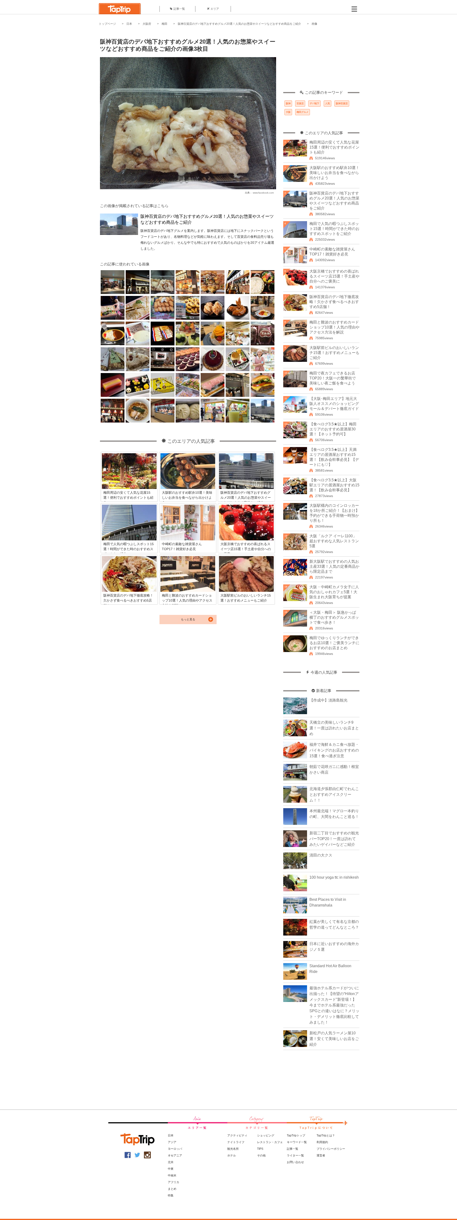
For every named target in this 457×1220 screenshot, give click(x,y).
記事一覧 (179, 8)
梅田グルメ (302, 112)
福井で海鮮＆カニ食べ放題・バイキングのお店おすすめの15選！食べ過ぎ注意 (334, 750)
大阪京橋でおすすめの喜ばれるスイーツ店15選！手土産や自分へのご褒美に (334, 276)
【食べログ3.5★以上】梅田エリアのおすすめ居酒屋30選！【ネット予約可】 (333, 429)
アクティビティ (237, 1135)
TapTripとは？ (326, 1135)
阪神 (288, 103)
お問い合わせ (295, 1162)
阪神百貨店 (342, 103)
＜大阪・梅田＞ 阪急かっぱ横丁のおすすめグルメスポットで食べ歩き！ (334, 617)
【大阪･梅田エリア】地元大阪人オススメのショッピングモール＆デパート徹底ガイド (334, 404)
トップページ (107, 23)
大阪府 (147, 23)
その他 (261, 1155)
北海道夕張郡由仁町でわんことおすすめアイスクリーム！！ (334, 794)
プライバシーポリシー (331, 1148)
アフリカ (173, 1182)
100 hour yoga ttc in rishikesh (334, 877)
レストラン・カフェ (270, 1142)
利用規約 (322, 1142)
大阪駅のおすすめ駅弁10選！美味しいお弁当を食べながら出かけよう (334, 173)
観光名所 (233, 1148)
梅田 (164, 23)
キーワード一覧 (297, 1142)
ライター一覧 (295, 1155)
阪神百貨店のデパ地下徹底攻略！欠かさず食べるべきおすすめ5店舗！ (334, 302)
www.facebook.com (263, 192)
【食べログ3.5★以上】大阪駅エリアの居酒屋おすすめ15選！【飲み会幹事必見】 (334, 485)
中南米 (172, 1175)
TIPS (260, 1148)
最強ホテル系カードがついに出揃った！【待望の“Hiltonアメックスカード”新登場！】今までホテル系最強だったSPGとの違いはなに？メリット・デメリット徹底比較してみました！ (334, 1005)
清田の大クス (320, 855)
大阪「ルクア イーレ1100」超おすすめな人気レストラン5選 (334, 541)
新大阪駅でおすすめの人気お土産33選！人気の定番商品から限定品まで (334, 566)
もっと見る (188, 619)
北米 (171, 1162)
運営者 (321, 1155)
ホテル (231, 1155)
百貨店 (300, 103)
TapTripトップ (296, 1135)
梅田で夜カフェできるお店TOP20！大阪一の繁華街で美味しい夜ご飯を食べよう (332, 378)
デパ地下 (314, 103)
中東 (171, 1168)
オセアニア (175, 1155)
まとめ (172, 1188)
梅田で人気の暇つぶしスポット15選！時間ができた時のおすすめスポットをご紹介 (334, 229)
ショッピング (265, 1135)
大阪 (288, 112)
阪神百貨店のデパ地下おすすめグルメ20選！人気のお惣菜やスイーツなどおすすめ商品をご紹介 (239, 23)
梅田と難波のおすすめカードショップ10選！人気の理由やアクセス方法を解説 (334, 327)
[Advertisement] (321, 60)
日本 (129, 23)
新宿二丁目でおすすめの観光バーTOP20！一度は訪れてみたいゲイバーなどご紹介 (334, 839)
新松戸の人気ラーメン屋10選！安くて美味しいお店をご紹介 (334, 1038)
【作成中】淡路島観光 (328, 700)
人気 (327, 103)
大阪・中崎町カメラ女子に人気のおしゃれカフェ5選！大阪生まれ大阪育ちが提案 (334, 592)
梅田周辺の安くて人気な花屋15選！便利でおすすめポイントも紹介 (334, 147)
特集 (171, 1195)
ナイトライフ (235, 1142)
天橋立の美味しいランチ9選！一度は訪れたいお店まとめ (334, 728)
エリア (214, 8)
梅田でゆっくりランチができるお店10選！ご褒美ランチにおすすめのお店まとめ (334, 643)
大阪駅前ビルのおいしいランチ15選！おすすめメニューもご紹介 (334, 353)
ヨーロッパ (175, 1148)
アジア (172, 1142)
